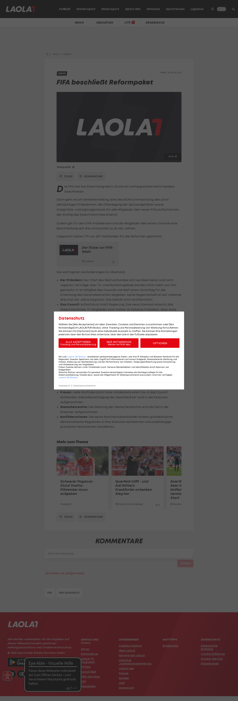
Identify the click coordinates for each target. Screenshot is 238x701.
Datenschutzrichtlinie (84, 386)
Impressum (64, 386)
